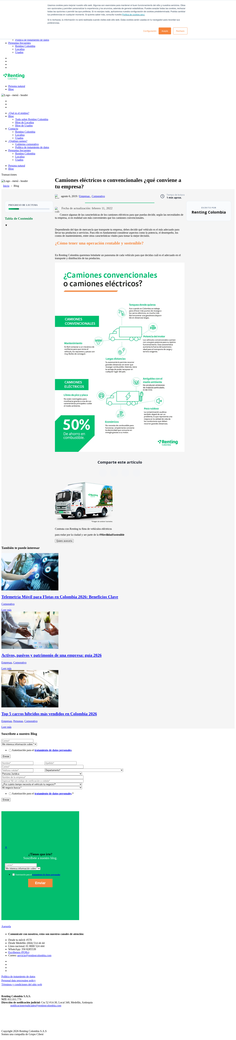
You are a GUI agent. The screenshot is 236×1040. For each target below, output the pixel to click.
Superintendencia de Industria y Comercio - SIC (27, 1008)
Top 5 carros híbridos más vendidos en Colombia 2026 (49, 714)
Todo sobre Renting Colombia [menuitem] (31, 119)
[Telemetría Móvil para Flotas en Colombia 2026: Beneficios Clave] (29, 589)
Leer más (6, 609)
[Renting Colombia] (14, 80)
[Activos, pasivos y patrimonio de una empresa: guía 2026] (29, 647)
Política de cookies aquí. (133, 14)
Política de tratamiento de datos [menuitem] (32, 39)
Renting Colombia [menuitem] (25, 46)
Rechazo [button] (180, 30)
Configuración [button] (150, 30)
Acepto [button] (165, 30)
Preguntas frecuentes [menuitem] (19, 42)
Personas (18, 721)
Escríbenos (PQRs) (18, 952)
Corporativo (98, 196)
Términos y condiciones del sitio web (21, 984)
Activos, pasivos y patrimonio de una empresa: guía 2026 (51, 655)
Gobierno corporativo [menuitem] (27, 144)
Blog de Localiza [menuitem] (24, 122)
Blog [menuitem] (11, 89)
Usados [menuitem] (19, 52)
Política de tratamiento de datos (18, 976)
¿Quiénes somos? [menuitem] (17, 141)
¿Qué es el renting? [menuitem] (18, 113)
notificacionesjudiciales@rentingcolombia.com (35, 1005)
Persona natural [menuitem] (16, 86)
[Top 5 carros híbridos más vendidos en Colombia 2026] (29, 706)
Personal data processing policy (18, 980)
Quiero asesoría (64, 541)
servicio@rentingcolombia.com (34, 955)
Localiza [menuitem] (20, 49)
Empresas (84, 196)
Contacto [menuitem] (13, 128)
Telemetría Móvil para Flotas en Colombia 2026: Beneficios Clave (59, 597)
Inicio (6, 185)
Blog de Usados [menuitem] (24, 125)
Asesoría (6, 926)
